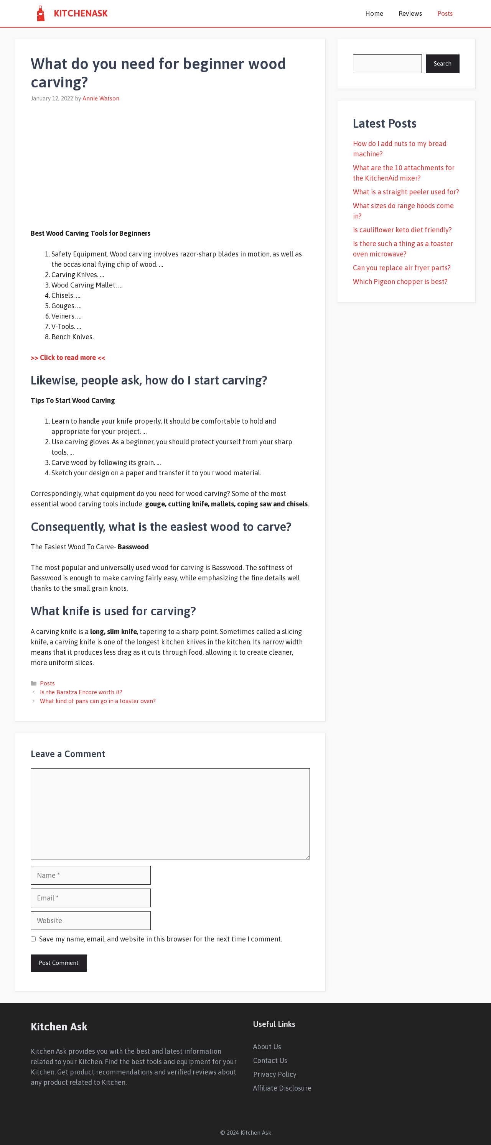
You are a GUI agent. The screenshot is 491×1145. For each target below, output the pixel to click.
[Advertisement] (170, 160)
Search (442, 63)
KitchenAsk (80, 13)
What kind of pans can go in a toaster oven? (98, 701)
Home (374, 13)
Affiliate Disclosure (282, 1088)
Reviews (410, 13)
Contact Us (270, 1060)
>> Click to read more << (68, 357)
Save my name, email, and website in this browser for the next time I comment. (160, 939)
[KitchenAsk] (40, 13)
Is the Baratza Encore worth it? (81, 692)
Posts (445, 13)
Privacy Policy (275, 1074)
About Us (267, 1047)
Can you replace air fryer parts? (402, 268)
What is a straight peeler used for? (406, 192)
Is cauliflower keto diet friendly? (402, 230)
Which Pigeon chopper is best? (400, 282)
